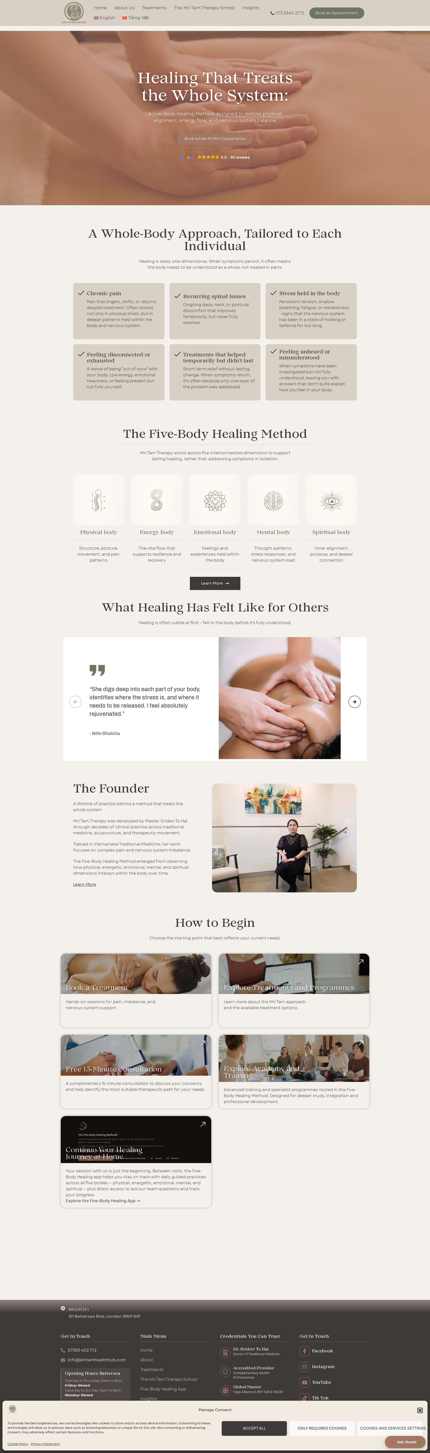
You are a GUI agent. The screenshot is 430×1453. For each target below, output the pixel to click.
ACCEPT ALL (254, 1428)
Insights (250, 8)
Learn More (84, 884)
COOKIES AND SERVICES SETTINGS (391, 1428)
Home (100, 8)
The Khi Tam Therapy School (204, 8)
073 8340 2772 (289, 13)
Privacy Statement (45, 1444)
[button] (420, 1410)
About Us (124, 8)
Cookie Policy (17, 1444)
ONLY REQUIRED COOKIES (322, 1428)
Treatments (154, 8)
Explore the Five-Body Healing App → (103, 1200)
